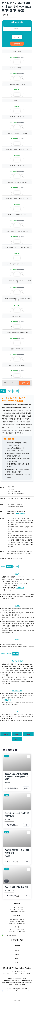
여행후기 (17, 959)
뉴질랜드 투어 (20, 588)
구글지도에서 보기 (20, 513)
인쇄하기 (28, 734)
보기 (26, 788)
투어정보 (3, 391)
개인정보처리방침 (22, 989)
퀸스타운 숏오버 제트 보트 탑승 (16, 887)
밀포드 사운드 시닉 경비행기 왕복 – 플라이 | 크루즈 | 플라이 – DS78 (16, 776)
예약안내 (9, 391)
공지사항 (17, 950)
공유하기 (17, 739)
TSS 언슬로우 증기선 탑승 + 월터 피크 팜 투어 (17, 851)
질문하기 (17, 954)
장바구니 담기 (25, 383)
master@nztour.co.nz (19, 911)
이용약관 (9, 989)
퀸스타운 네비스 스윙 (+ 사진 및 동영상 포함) (17, 814)
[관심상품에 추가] (28, 756)
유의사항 (15, 391)
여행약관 (14, 989)
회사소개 (17, 963)
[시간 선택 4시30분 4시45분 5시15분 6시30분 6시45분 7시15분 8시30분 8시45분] (17, 37)
